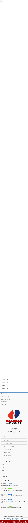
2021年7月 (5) (5, 385)
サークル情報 (6, 458)
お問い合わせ (4, 404)
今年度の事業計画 (7, 449)
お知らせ (4, 464)
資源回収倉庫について (8, 452)
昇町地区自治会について (7, 440)
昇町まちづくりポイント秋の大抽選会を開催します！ (13, 495)
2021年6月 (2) (5, 388)
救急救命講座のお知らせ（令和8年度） (10, 485)
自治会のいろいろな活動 (8, 446)
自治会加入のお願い (7, 455)
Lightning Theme (17, 518)
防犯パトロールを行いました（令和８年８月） (11, 490)
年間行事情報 (5, 470)
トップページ (4, 393)
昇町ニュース (6, 467)
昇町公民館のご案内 (7, 443)
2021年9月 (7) (5, 379)
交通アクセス (4, 401)
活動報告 (10, 506)
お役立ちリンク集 (5, 396)
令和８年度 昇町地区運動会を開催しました (11, 507)
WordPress (10, 518)
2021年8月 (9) (5, 382)
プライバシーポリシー (6, 399)
